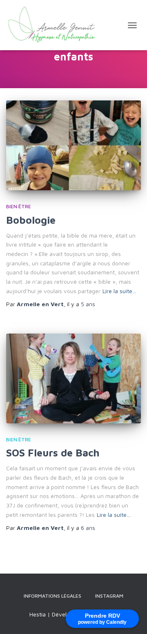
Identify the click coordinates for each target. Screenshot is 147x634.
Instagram (109, 596)
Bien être (18, 206)
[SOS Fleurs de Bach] (73, 378)
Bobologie (31, 220)
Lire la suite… (119, 290)
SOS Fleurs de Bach (53, 452)
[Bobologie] (73, 145)
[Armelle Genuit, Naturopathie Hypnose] (57, 25)
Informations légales (52, 596)
